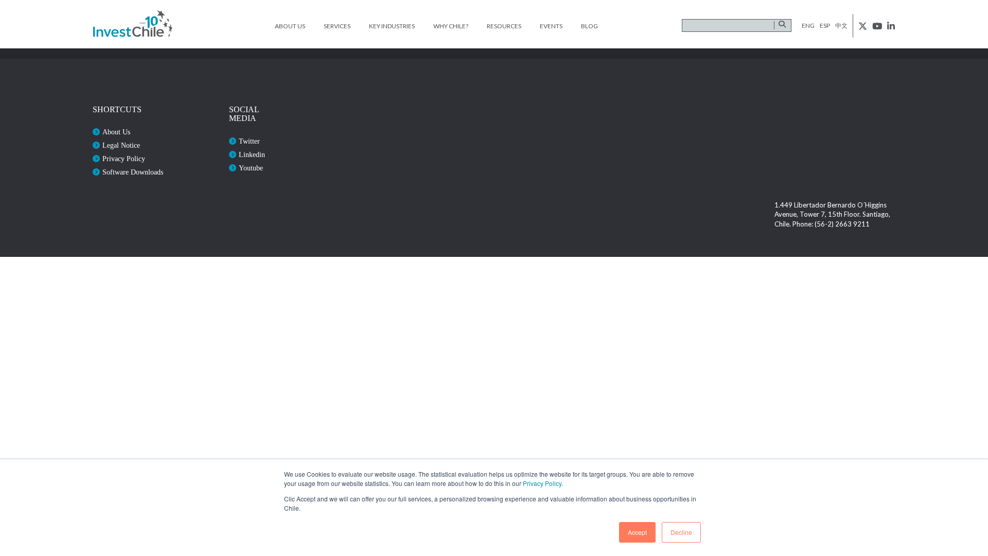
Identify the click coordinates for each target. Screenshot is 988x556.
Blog (589, 26)
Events (551, 26)
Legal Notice (121, 145)
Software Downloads (132, 172)
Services (337, 26)
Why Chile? (450, 26)
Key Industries (392, 26)
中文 (841, 25)
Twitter (249, 141)
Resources (504, 26)
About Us (290, 26)
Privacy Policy (542, 483)
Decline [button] (681, 532)
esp (825, 25)
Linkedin (252, 155)
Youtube (251, 168)
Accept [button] (637, 532)
